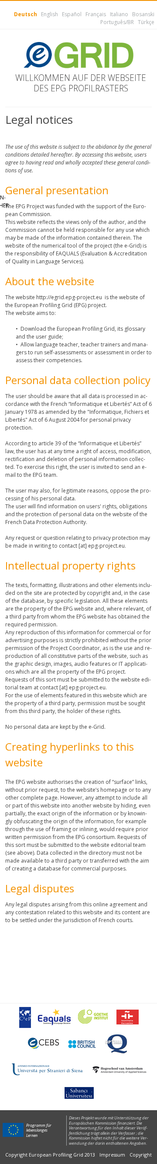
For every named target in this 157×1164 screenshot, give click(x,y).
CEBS (43, 1043)
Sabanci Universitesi (78, 1092)
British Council (81, 1043)
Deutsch (25, 14)
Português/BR (117, 22)
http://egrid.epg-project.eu (69, 297)
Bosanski (143, 14)
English (49, 14)
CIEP (24, 1017)
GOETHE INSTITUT (93, 1017)
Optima (117, 1043)
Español (72, 14)
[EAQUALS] (54, 1017)
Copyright (141, 1154)
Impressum (112, 1154)
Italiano (119, 14)
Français (95, 14)
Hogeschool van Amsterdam (119, 1069)
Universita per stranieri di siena (47, 1069)
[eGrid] (78, 55)
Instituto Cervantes (127, 1017)
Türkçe (146, 22)
